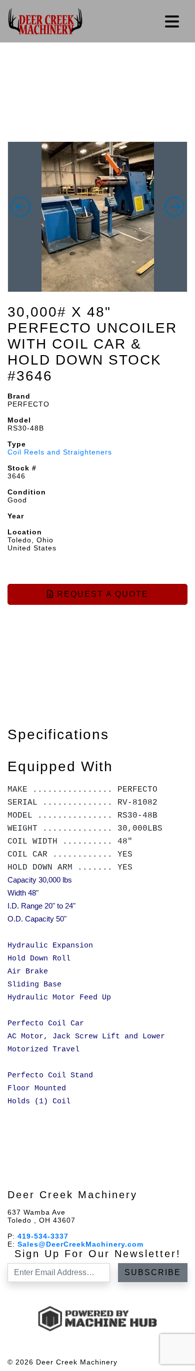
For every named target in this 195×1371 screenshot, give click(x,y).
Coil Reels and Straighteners (60, 452)
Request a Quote (101, 594)
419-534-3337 (43, 1236)
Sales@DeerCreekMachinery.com (81, 1244)
